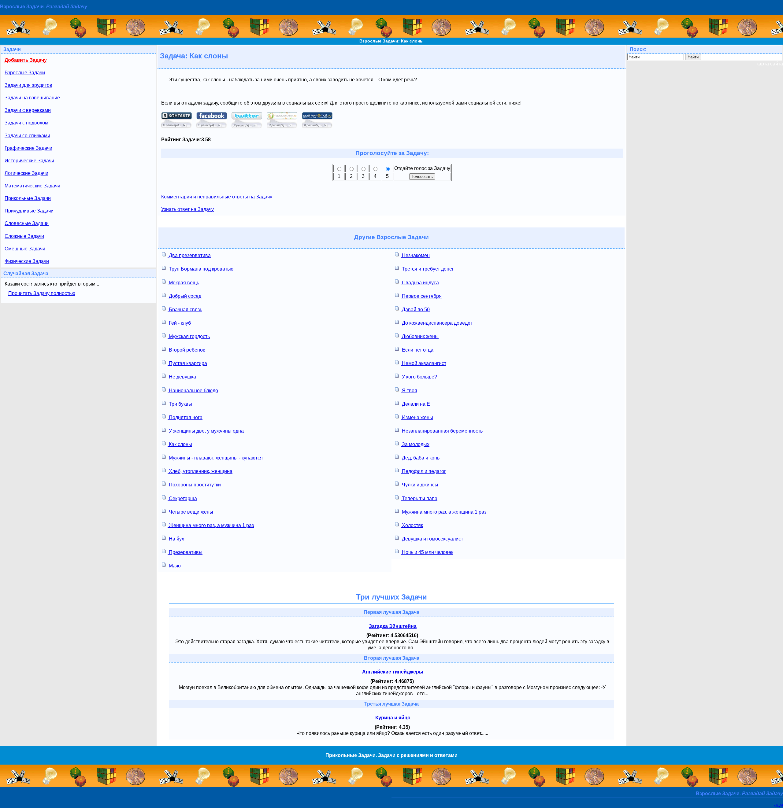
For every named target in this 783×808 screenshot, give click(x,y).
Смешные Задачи (25, 248)
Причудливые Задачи (29, 210)
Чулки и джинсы (419, 484)
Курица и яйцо (392, 717)
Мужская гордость (189, 336)
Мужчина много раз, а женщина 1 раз (443, 512)
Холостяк (412, 525)
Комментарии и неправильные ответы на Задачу (216, 196)
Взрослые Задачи (25, 72)
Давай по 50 (415, 309)
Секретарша (182, 498)
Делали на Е (415, 404)
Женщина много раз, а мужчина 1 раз (211, 525)
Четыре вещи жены (190, 512)
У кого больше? (419, 376)
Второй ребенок (186, 349)
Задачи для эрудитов (28, 85)
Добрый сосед (184, 296)
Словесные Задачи (27, 223)
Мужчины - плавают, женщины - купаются (215, 457)
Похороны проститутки (194, 484)
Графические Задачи (28, 148)
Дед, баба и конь (420, 457)
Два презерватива (189, 255)
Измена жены (417, 417)
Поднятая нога (185, 417)
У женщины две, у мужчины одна (206, 431)
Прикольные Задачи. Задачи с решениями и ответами (391, 755)
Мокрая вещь (183, 282)
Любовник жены (420, 336)
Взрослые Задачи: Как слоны (391, 41)
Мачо (174, 565)
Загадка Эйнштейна (393, 626)
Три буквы (180, 404)
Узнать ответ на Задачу (187, 209)
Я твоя (409, 390)
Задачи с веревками (28, 110)
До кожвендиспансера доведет (436, 323)
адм (778, 804)
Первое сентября (421, 296)
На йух (176, 538)
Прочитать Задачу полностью (41, 293)
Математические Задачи (32, 185)
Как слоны (180, 444)
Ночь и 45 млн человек (427, 552)
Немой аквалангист (423, 363)
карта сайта (769, 63)
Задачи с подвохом (26, 122)
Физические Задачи (27, 261)
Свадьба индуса (420, 282)
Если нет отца (417, 349)
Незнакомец (415, 255)
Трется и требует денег (427, 268)
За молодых (415, 444)
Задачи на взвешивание (32, 97)
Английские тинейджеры (392, 671)
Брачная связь (185, 309)
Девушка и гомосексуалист (432, 538)
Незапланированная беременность (442, 431)
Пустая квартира (187, 363)
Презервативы (185, 552)
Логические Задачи (26, 173)
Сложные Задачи (24, 236)
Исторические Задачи (29, 160)
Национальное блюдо (193, 390)
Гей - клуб (179, 323)
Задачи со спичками (27, 135)
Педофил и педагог (423, 471)
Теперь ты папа (419, 498)
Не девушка (182, 376)
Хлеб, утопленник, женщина (200, 471)
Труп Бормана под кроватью (200, 268)
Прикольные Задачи (28, 198)
